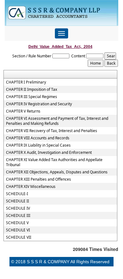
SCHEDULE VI (18, 230)
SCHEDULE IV (18, 208)
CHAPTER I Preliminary (26, 82)
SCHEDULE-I (17, 193)
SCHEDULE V (17, 222)
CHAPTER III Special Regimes (31, 96)
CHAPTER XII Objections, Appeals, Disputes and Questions (57, 172)
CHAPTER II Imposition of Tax (31, 89)
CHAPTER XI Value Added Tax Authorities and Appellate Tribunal (54, 162)
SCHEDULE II (17, 201)
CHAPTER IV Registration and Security (39, 104)
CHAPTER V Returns (23, 111)
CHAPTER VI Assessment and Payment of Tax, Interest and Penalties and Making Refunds (57, 121)
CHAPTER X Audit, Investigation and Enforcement (49, 152)
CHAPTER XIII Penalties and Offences (38, 179)
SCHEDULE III (18, 215)
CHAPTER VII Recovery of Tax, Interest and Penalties (51, 130)
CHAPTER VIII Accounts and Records (37, 138)
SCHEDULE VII (18, 237)
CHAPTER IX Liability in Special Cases (38, 145)
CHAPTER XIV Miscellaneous (31, 186)
